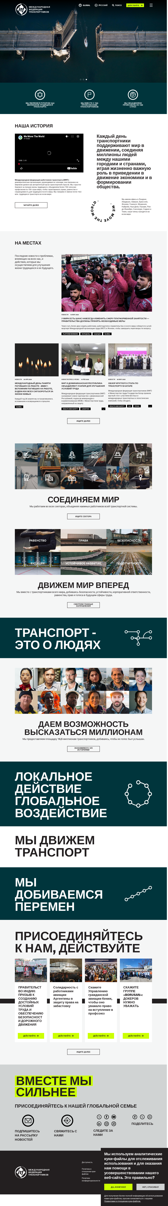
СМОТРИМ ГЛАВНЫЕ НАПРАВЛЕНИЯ (83, 605)
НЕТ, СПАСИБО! (150, 1186)
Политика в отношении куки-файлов (89, 1171)
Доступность (87, 1162)
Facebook (106, 1117)
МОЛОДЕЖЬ (86, 334)
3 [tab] (86, 79)
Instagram (106, 1123)
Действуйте (133, 5)
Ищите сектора (83, 516)
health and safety (70, 409)
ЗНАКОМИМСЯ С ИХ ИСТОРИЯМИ (83, 749)
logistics (85, 409)
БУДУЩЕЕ (97, 334)
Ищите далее (83, 421)
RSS (113, 1123)
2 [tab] (83, 79)
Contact (67, 1122)
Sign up (28, 1122)
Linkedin (99, 1123)
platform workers (70, 334)
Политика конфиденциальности (91, 1179)
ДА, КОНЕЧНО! (118, 1186)
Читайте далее (31, 73)
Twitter (99, 1117)
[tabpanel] (83, 41)
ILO (129, 406)
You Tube (113, 1117)
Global (107, 334)
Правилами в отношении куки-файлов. (122, 1201)
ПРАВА (137, 406)
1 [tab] (80, 79)
